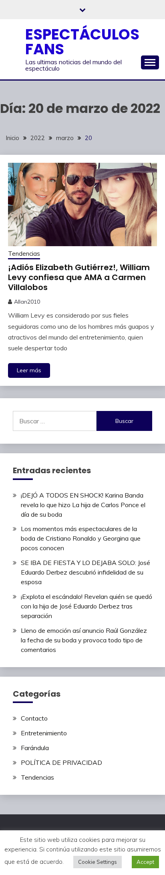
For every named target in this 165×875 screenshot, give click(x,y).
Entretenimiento (44, 733)
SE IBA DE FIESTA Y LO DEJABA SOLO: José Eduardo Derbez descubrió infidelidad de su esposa (85, 572)
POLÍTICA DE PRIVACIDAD (61, 762)
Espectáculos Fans (82, 41)
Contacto (34, 718)
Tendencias (24, 253)
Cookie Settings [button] (97, 862)
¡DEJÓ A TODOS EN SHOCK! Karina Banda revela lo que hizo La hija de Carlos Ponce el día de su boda (83, 504)
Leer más (29, 370)
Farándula (35, 748)
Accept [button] (145, 862)
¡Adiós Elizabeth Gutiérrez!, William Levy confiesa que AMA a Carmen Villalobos (79, 277)
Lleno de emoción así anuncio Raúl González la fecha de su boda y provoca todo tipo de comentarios (84, 640)
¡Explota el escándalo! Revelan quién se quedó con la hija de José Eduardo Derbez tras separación (86, 606)
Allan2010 (27, 301)
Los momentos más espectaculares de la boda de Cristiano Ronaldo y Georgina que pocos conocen (81, 538)
